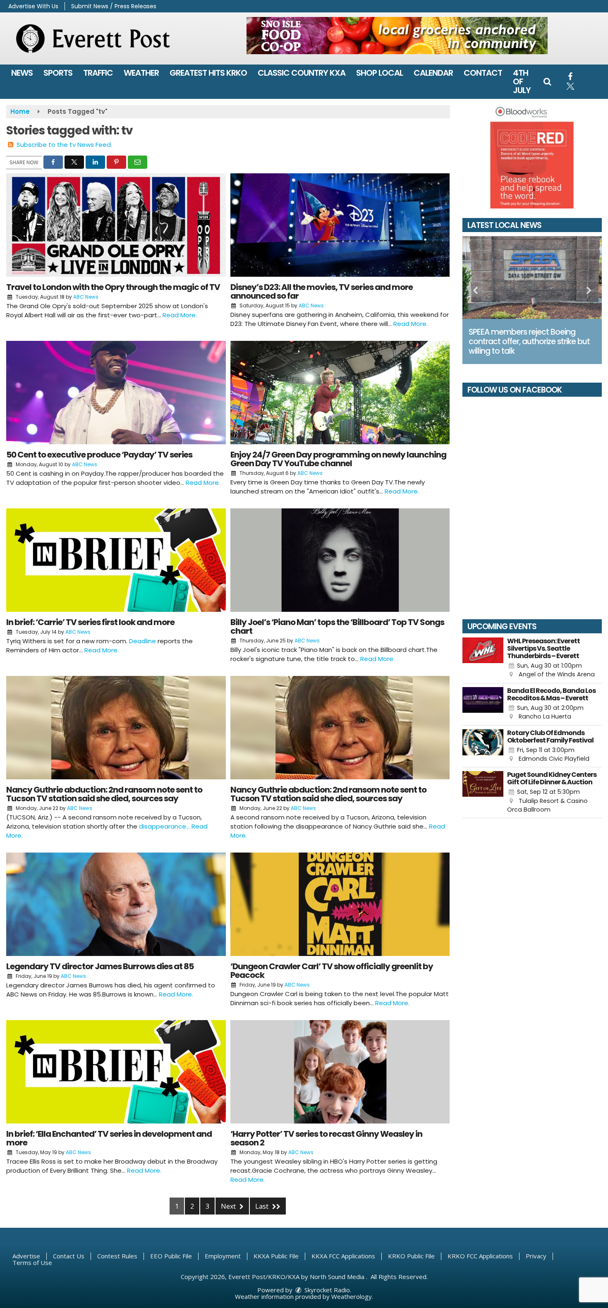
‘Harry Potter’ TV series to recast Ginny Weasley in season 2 (326, 1138)
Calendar (433, 73)
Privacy (536, 1256)
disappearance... (165, 826)
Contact (483, 73)
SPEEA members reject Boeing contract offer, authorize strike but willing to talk (529, 341)
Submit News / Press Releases (113, 6)
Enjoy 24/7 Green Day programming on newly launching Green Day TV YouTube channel (338, 459)
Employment (223, 1256)
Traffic (98, 73)
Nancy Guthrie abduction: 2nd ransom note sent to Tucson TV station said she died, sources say (104, 794)
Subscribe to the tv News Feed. (64, 144)
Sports (57, 73)
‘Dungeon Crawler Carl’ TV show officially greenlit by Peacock (331, 971)
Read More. (180, 315)
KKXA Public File (276, 1256)
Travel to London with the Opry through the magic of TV (113, 287)
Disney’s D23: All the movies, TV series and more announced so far (321, 291)
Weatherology (351, 1296)
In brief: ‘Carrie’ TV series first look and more (90, 622)
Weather (141, 73)
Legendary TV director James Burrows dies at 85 (100, 966)
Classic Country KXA (301, 73)
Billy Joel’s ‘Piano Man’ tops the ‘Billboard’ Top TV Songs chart (337, 626)
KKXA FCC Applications (343, 1256)
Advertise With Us (33, 6)
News (22, 73)
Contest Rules (117, 1256)
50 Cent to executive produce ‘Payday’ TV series (99, 454)
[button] (547, 81)
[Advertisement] (397, 35)
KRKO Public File (411, 1256)
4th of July (522, 81)
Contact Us (68, 1256)
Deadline (142, 641)
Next (229, 1206)
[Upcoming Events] (483, 658)
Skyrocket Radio (326, 1290)
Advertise (26, 1256)
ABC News (85, 296)
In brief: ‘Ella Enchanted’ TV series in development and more (109, 1138)
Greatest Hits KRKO (208, 73)
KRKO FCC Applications (480, 1256)
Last (262, 1206)
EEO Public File (171, 1256)
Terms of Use (32, 1262)
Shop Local (379, 73)
